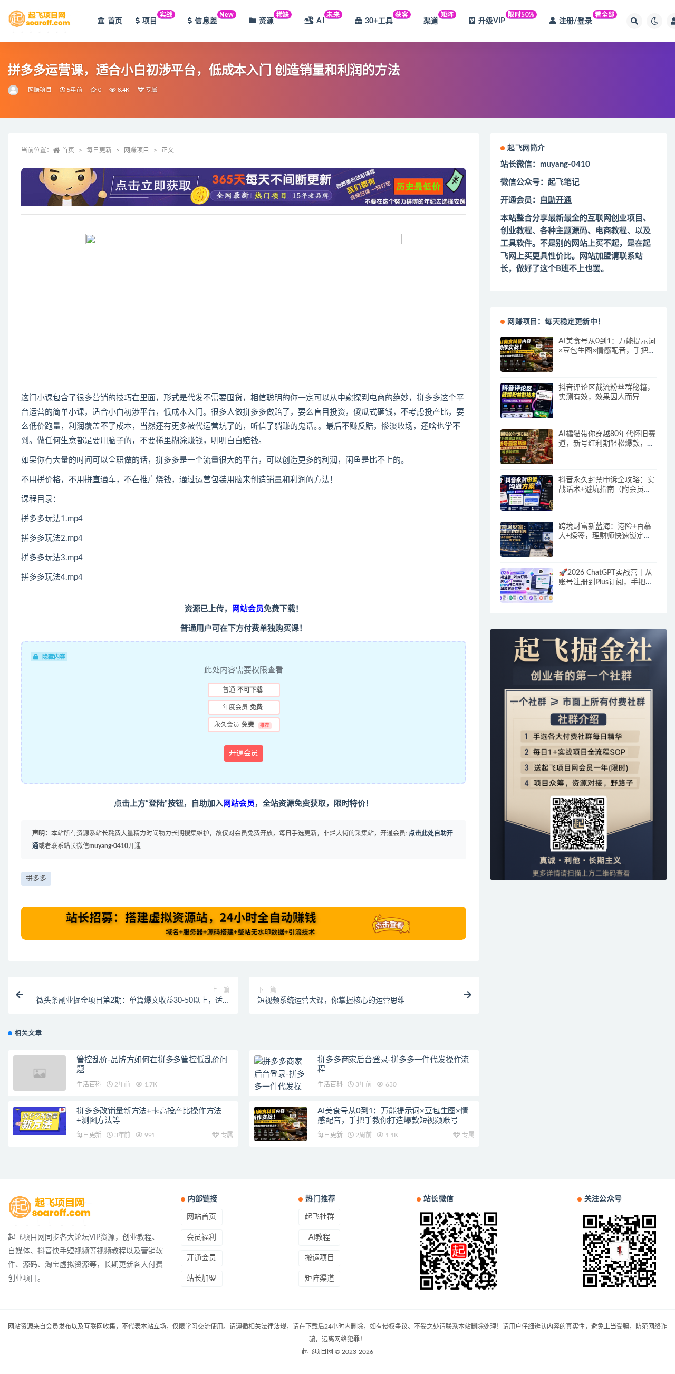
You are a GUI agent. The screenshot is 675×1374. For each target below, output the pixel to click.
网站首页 (201, 1217)
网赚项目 (40, 90)
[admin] (14, 90)
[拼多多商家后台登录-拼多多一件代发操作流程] (280, 1080)
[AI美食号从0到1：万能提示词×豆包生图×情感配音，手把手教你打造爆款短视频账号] (280, 1124)
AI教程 (319, 1237)
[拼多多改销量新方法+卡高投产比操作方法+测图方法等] (39, 1121)
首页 (115, 21)
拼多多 (36, 878)
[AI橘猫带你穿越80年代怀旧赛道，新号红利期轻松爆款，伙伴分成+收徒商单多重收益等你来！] (526, 447)
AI (328, 18)
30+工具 (387, 18)
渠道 (438, 18)
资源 (274, 18)
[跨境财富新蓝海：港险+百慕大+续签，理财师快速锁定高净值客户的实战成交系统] (526, 539)
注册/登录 (587, 18)
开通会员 (243, 753)
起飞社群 (319, 1217)
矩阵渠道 (319, 1278)
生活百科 (88, 1084)
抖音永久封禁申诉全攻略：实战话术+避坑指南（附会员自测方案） (606, 489)
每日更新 (99, 150)
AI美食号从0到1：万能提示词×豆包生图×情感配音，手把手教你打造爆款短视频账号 (606, 351)
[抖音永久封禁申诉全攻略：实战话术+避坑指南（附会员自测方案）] (526, 493)
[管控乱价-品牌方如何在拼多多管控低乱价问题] (39, 1073)
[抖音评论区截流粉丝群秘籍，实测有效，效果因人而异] (526, 400)
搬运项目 (319, 1258)
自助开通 (556, 200)
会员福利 (201, 1237)
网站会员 (248, 609)
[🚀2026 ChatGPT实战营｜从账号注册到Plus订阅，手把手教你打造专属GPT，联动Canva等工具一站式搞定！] (526, 585)
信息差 (214, 18)
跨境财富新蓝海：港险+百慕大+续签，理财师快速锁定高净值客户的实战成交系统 (604, 536)
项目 (157, 18)
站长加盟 (201, 1278)
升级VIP (506, 18)
